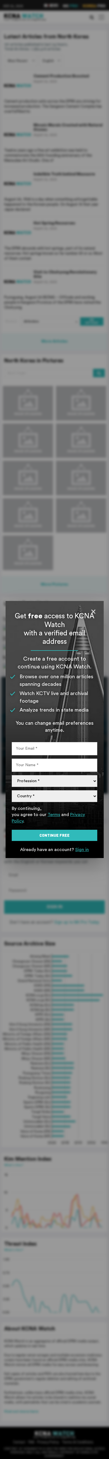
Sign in (82, 849)
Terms (54, 814)
